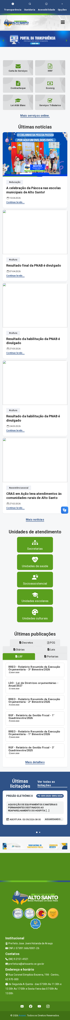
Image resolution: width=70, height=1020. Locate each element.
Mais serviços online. (35, 115)
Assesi (22, 1015)
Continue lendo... (15, 202)
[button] (37, 832)
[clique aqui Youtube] (39, 1006)
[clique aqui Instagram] (48, 1006)
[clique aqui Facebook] (31, 1006)
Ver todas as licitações (46, 783)
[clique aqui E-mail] (22, 1006)
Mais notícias (35, 519)
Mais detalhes (35, 762)
